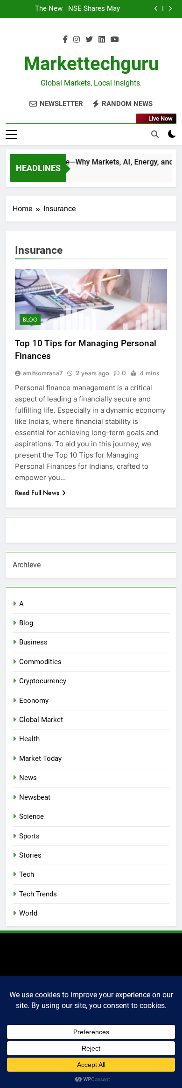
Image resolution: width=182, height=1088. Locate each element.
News (28, 777)
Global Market (41, 720)
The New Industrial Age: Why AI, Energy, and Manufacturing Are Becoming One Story (39, 9)
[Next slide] (170, 9)
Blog (30, 319)
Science (31, 816)
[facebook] (65, 39)
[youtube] (115, 39)
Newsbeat (34, 797)
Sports (29, 836)
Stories (30, 855)
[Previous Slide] (156, 9)
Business (33, 642)
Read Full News (37, 492)
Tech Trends (38, 894)
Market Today (40, 758)
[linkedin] (102, 39)
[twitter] (89, 39)
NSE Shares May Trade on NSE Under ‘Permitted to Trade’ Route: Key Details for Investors (94, 9)
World (28, 913)
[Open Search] (155, 134)
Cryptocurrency (42, 681)
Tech (26, 874)
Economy (34, 700)
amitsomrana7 (43, 373)
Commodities (40, 662)
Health (29, 739)
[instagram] (76, 39)
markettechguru (91, 64)
